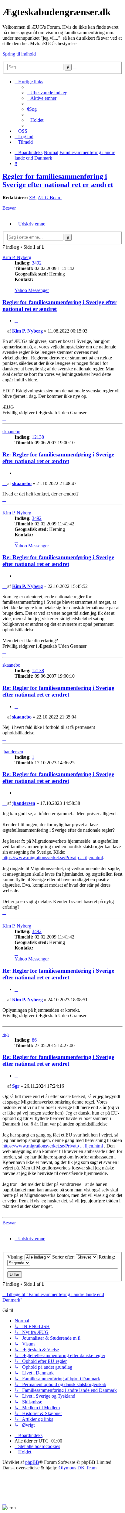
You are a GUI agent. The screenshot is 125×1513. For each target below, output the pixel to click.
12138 (38, 437)
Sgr (5, 1034)
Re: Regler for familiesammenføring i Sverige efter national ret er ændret (58, 457)
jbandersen (12, 751)
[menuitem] (47, 92)
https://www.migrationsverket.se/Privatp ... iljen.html (52, 857)
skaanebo (11, 431)
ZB (32, 197)
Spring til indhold (19, 53)
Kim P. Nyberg (16, 257)
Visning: (16, 1256)
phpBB (32, 1462)
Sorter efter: (64, 1256)
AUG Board (50, 197)
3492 (37, 262)
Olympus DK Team (77, 1467)
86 (34, 1040)
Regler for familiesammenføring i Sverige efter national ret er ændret (57, 180)
